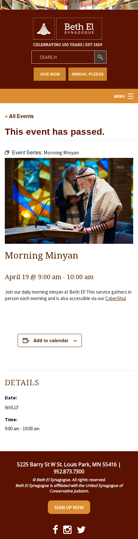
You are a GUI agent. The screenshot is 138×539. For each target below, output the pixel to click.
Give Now (50, 74)
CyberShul (115, 298)
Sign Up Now (69, 507)
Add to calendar (50, 340)
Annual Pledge (88, 74)
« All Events (19, 116)
